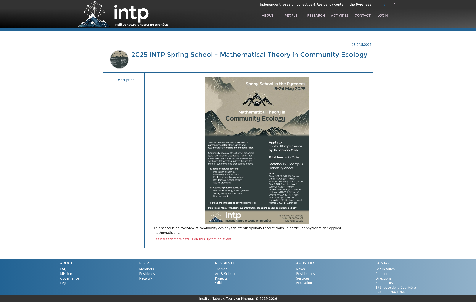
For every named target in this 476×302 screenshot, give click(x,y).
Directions (383, 278)
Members (146, 269)
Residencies (305, 274)
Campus (381, 274)
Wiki (218, 283)
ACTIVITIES (340, 15)
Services (302, 278)
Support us (384, 283)
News (300, 269)
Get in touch (385, 269)
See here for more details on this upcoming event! (193, 239)
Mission (66, 274)
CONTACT (363, 15)
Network (145, 278)
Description (125, 80)
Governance (69, 278)
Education (304, 283)
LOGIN (382, 15)
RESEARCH (316, 15)
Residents (147, 274)
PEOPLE (291, 15)
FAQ (63, 269)
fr (394, 4)
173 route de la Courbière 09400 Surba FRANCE (395, 290)
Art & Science (225, 274)
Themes (221, 269)
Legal (64, 283)
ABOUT (267, 15)
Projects (221, 278)
